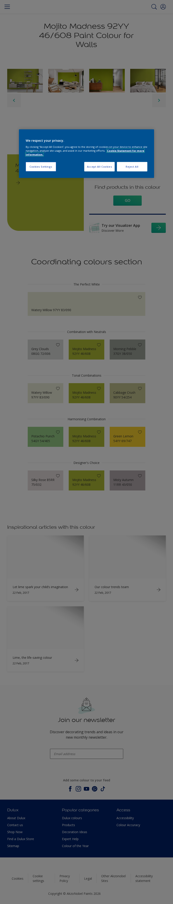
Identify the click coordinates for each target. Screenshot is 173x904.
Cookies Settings (41, 166)
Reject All (132, 166)
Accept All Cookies (99, 166)
